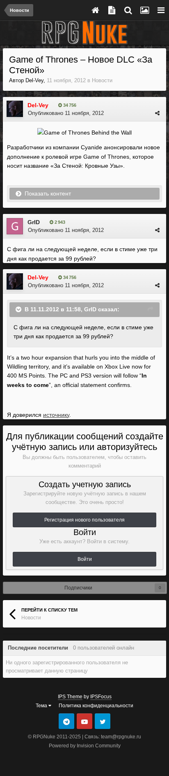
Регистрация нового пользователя (84, 520)
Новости (102, 80)
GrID (33, 222)
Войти (85, 559)
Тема (42, 706)
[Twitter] (102, 721)
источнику (56, 415)
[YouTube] (84, 721)
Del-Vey (34, 80)
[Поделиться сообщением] (157, 113)
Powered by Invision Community (85, 746)
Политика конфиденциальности (96, 706)
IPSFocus (101, 697)
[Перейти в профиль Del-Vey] (15, 109)
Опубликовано (66, 113)
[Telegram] (66, 721)
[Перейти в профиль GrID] (15, 226)
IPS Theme (70, 697)
